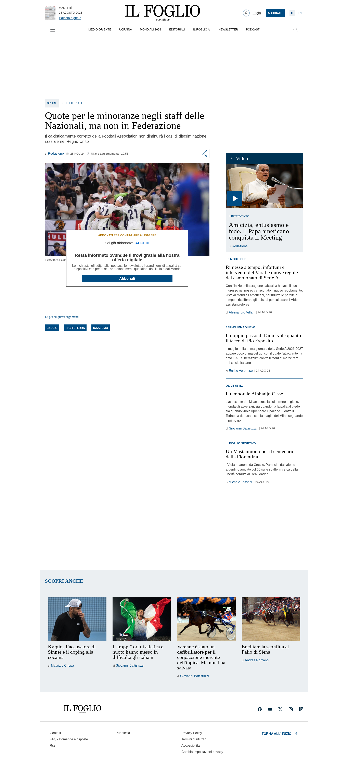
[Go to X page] (280, 709)
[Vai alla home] (162, 13)
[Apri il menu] (53, 30)
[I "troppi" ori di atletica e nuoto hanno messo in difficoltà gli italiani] (142, 619)
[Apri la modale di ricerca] (295, 30)
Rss (52, 745)
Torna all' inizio (276, 733)
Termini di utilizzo (193, 739)
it (292, 13)
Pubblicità (123, 733)
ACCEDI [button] (142, 243)
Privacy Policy (191, 733)
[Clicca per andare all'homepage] (82, 709)
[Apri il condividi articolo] (204, 153)
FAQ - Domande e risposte (69, 739)
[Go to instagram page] (291, 709)
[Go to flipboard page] (301, 709)
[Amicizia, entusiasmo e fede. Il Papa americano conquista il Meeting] (264, 186)
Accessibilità (190, 745)
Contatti (55, 733)
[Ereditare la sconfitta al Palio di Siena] (271, 619)
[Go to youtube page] (270, 709)
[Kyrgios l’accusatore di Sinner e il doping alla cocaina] (77, 619)
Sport (52, 103)
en (300, 13)
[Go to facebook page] (260, 709)
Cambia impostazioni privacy (202, 752)
